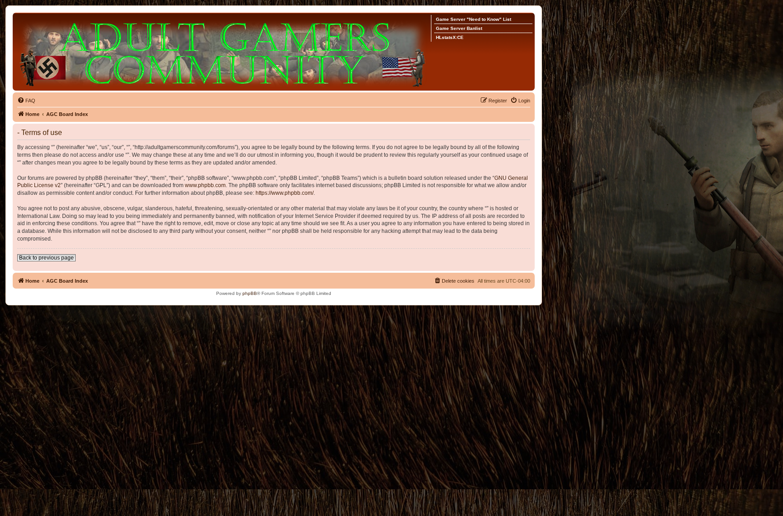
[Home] (224, 51)
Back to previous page (46, 258)
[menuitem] (26, 100)
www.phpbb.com (205, 185)
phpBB (249, 293)
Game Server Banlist (459, 28)
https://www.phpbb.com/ (285, 193)
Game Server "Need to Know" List (473, 19)
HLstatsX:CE (450, 37)
